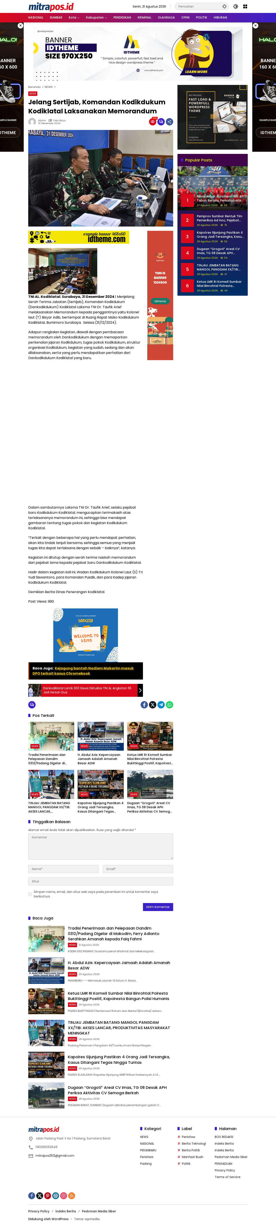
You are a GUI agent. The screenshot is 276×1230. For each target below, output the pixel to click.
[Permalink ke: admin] (33, 122)
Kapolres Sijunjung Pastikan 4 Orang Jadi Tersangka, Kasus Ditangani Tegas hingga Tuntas (101, 807)
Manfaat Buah (192, 1157)
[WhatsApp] (169, 704)
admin (42, 120)
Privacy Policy (225, 1170)
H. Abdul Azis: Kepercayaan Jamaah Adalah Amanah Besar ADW (99, 759)
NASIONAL (147, 1143)
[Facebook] (144, 704)
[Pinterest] (47, 1195)
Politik (186, 1163)
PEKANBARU (148, 1150)
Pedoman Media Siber (231, 1157)
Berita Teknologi (194, 1143)
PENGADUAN (223, 1163)
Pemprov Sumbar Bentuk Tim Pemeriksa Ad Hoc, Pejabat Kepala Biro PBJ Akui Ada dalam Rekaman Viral (219, 218)
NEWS (32, 93)
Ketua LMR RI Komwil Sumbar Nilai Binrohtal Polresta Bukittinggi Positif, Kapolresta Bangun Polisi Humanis (150, 759)
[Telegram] (161, 704)
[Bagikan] (169, 121)
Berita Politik (191, 1150)
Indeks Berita (224, 1143)
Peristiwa (146, 1157)
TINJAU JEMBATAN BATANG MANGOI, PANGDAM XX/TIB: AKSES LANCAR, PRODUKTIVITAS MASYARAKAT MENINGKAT (51, 807)
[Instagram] (63, 1195)
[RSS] (71, 1195)
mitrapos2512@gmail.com (55, 1155)
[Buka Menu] (245, 6)
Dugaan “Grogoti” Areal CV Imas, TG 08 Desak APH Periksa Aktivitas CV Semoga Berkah (149, 807)
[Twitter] (152, 704)
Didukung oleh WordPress (48, 1219)
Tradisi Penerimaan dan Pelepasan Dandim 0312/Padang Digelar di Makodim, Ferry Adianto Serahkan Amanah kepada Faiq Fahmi (49, 759)
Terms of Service (227, 1177)
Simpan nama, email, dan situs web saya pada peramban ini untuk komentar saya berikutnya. (96, 894)
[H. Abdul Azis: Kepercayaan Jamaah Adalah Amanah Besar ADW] (101, 736)
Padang (146, 1163)
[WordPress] (55, 1195)
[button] (224, 6)
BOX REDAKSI (224, 1137)
